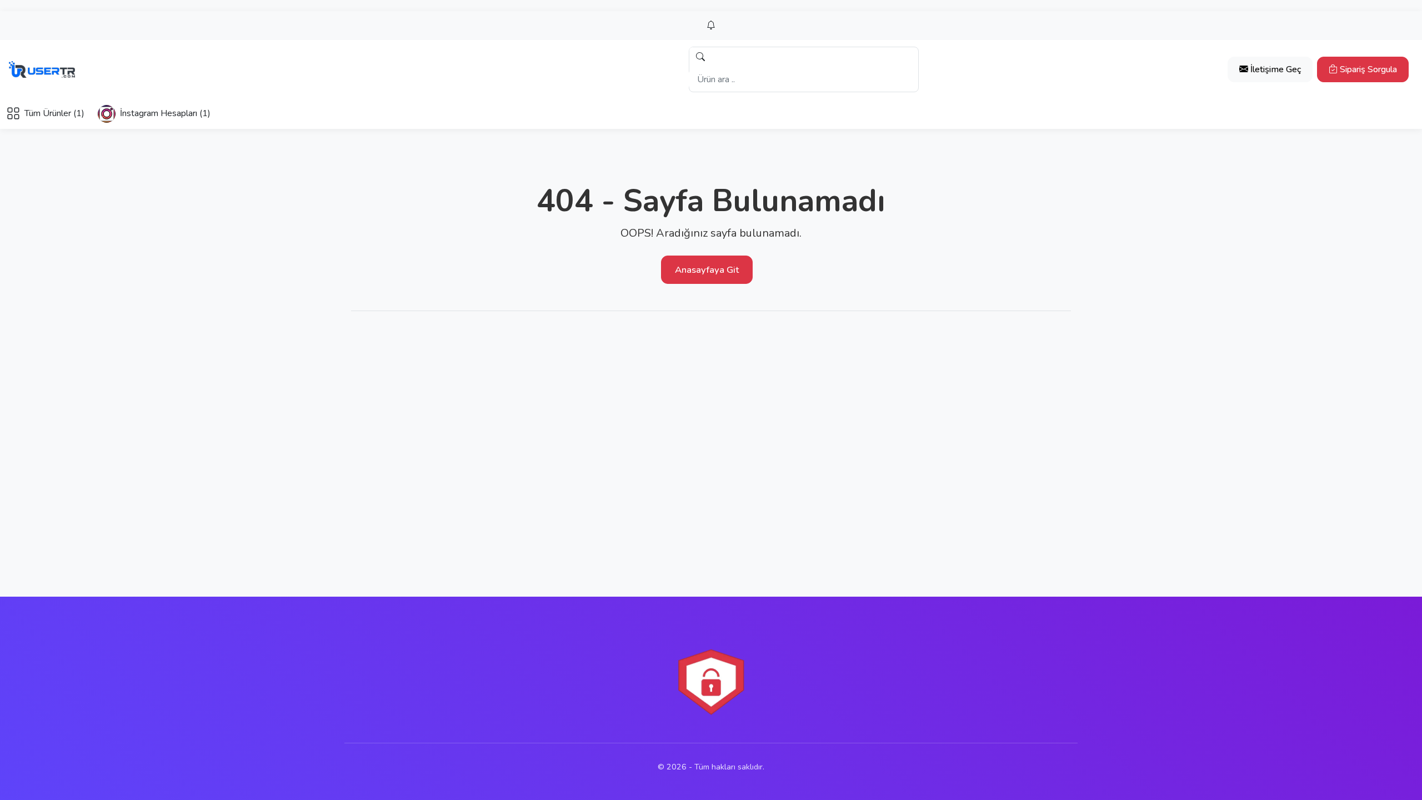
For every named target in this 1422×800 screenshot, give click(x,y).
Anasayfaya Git (707, 269)
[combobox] (803, 79)
